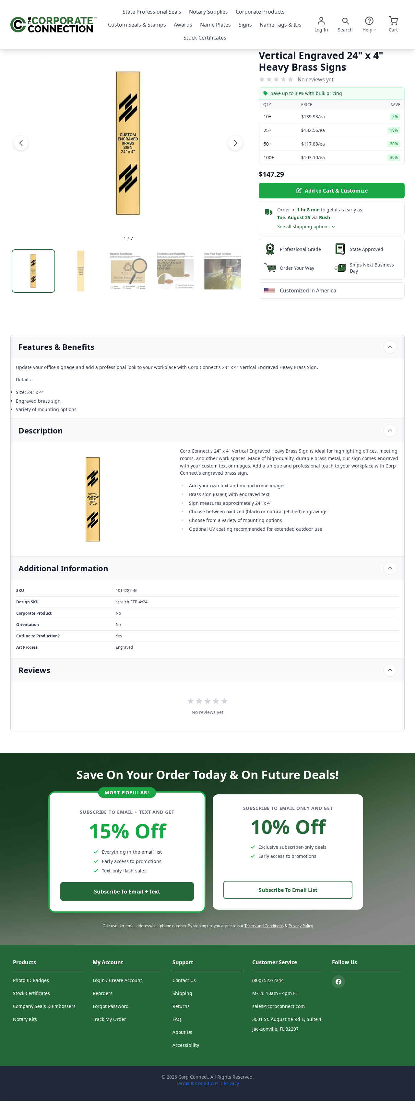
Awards (183, 24)
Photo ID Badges (31, 980)
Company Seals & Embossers (44, 1006)
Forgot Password (111, 1006)
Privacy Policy (301, 926)
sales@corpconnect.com (278, 1006)
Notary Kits (25, 1019)
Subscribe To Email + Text (127, 891)
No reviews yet (316, 79)
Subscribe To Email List (288, 890)
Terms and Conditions (264, 926)
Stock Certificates (205, 37)
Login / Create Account (117, 980)
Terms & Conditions (197, 1083)
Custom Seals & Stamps (137, 24)
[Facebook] (338, 981)
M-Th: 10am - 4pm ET (275, 993)
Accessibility (185, 1045)
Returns (181, 1006)
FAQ (176, 1019)
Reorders (103, 993)
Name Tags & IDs (281, 24)
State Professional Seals (152, 11)
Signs (245, 24)
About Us (182, 1032)
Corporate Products (260, 11)
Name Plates (215, 24)
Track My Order (109, 1019)
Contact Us (184, 980)
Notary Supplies (208, 11)
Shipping (182, 993)
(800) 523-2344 (268, 980)
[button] (21, 143)
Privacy (231, 1083)
